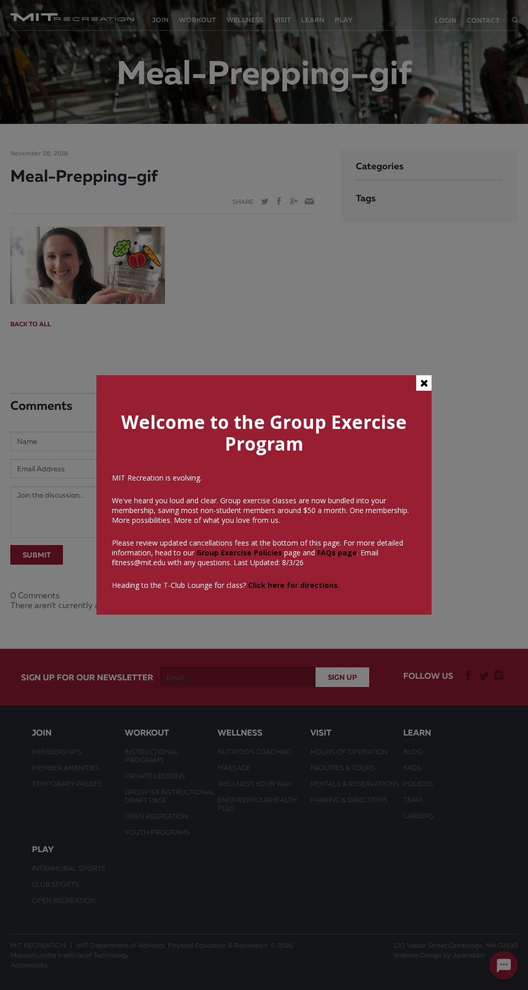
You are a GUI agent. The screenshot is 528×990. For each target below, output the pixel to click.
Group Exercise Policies (238, 552)
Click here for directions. (294, 585)
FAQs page (337, 552)
